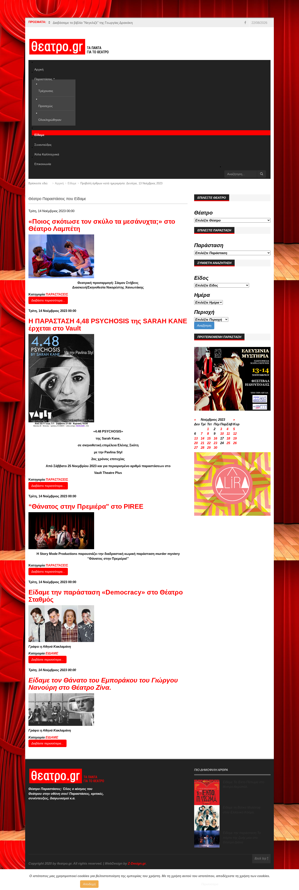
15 (209, 438)
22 (209, 443)
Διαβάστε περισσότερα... (48, 300)
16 (215, 438)
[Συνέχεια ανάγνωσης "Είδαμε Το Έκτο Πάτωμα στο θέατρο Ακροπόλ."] (207, 792)
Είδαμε (72, 183)
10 (222, 433)
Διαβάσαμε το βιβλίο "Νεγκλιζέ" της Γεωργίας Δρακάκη (93, 23)
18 (228, 438)
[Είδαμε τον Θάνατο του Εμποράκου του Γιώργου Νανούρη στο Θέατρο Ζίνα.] (61, 709)
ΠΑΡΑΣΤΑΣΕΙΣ (57, 294)
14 (202, 438)
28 (202, 447)
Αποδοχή (89, 884)
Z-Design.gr (137, 863)
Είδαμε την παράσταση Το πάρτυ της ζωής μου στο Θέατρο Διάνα (242, 837)
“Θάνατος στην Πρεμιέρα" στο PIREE (85, 506)
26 (235, 443)
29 (209, 447)
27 (196, 447)
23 (215, 443)
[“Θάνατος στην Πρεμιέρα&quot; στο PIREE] (61, 530)
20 (196, 443)
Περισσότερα (209, 884)
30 (215, 447)
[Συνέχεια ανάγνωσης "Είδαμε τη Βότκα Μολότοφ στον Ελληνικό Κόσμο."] (207, 817)
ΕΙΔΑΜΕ (52, 653)
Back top (260, 858)
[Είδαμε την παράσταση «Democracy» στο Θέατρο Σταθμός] (61, 623)
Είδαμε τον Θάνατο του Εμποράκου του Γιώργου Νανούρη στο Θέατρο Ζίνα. (103, 684)
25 (228, 443)
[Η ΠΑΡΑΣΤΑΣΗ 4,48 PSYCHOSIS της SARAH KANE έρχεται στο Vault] (61, 380)
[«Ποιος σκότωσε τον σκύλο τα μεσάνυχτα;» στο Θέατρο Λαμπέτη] (61, 256)
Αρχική (59, 183)
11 (228, 433)
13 (196, 438)
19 (235, 438)
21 (202, 443)
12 (235, 433)
